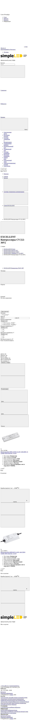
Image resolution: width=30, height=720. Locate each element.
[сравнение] (13, 509)
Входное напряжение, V (7, 326)
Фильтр (3, 426)
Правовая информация (7, 693)
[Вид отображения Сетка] (13, 369)
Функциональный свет (11, 700)
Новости (6, 18)
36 (3, 331)
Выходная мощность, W (7, 339)
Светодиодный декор (8, 703)
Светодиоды (7, 166)
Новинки (6, 174)
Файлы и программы (10, 713)
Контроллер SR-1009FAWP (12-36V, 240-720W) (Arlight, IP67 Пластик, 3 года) (13, 553)
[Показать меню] (16, 185)
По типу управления (6, 298)
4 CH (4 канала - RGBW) (9, 324)
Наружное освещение (6, 155)
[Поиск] (13, 71)
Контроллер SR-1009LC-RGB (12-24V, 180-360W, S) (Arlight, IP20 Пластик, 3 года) (14, 452)
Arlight (11, 694)
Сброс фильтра (4, 311)
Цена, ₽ (3, 316)
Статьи (8, 711)
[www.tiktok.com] (12, 684)
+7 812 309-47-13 (5, 686)
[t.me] (12, 648)
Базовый (3, 296)
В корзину (20, 501)
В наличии (5, 314)
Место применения (6, 359)
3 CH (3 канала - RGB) (8, 323)
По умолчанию (4, 389)
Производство (7, 707)
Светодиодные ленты (6, 697)
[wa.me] (12, 660)
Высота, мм (4, 356)
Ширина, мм (4, 355)
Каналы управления (6, 319)
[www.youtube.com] (12, 672)
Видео (7, 710)
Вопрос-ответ (13, 711)
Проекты (6, 20)
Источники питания (7, 135)
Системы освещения (6, 152)
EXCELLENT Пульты (9, 249)
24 (3, 329)
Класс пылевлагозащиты (7, 340)
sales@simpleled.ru (14, 686)
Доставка (6, 52)
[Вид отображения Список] (13, 382)
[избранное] (13, 521)
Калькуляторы (20, 711)
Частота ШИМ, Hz (5, 358)
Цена (2, 401)
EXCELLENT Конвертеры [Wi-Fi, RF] (14, 268)
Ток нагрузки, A (5, 361)
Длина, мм (3, 354)
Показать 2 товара (5, 362)
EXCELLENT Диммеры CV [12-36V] (13, 253)
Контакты (12, 49)
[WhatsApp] (12, 46)
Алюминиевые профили (8, 144)
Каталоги (3, 710)
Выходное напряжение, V (7, 332)
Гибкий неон (6, 158)
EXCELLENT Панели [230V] (11, 252)
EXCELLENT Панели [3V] (11, 250)
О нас (5, 17)
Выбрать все (4, 321)
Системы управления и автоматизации (14, 698)
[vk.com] (12, 636)
